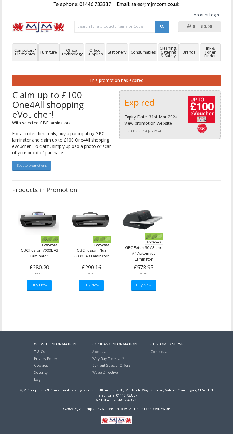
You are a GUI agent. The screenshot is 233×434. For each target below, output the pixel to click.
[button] (199, 26)
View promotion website (148, 123)
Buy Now (39, 285)
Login (39, 379)
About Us (100, 351)
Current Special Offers (111, 365)
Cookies (41, 365)
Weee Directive (105, 372)
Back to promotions (31, 165)
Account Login (206, 14)
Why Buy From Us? (108, 358)
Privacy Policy (45, 358)
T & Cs (39, 351)
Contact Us (160, 351)
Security (41, 372)
